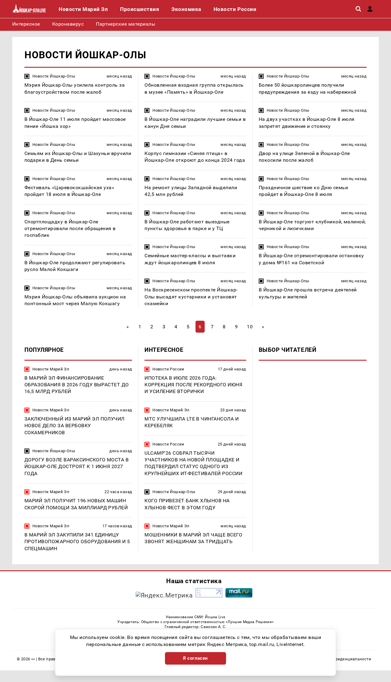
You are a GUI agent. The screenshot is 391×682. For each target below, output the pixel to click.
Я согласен (195, 658)
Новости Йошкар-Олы (53, 76)
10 (250, 327)
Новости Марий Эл (50, 369)
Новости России (168, 369)
